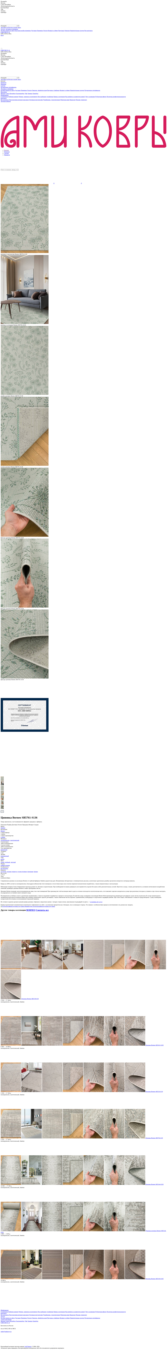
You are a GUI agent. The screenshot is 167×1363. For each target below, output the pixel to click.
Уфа (26, 93)
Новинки (3, 84)
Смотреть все (42, 910)
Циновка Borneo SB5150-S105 (155, 1278)
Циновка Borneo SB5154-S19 (154, 1091)
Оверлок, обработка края (39, 90)
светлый (13, 862)
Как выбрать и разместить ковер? (75, 96)
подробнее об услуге (96, 902)
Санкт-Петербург (11, 93)
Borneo (3, 831)
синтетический (14, 840)
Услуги (3, 1316)
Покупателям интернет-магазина (19, 100)
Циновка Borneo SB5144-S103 (155, 1184)
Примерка (40, 30)
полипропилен (5, 840)
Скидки (3, 85)
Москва (3, 93)
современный (5, 856)
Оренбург (35, 93)
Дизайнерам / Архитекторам (51, 100)
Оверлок (67, 30)
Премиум (3, 82)
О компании (4, 96)
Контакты (4, 98)
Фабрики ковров (13, 96)
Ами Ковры (27, 1346)
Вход (2, 35)
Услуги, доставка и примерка (9, 29)
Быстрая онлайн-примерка (23, 30)
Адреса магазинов (6, 1319)
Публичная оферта (100, 96)
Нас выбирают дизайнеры (45, 96)
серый (2, 862)
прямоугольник (5, 865)
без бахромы (4, 868)
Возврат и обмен (53, 30)
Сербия (3, 837)
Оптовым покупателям (36, 100)
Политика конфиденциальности (116, 96)
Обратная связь (64, 100)
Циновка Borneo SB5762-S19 (154, 1138)
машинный (4, 849)
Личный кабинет (6, 101)
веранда (14, 871)
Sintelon (3, 828)
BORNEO (30, 910)
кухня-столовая (22, 871)
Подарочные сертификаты (8, 87)
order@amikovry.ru (6, 1331)
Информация (4, 95)
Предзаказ (61, 30)
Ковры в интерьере (59, 96)
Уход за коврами (90, 96)
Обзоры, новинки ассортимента (28, 96)
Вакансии (72, 100)
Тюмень (30, 93)
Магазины (4, 92)
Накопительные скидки (77, 30)
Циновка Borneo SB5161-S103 (155, 1045)
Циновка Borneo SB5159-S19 (30, 999)
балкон (36, 871)
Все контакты (88, 30)
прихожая (30, 871)
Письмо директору (81, 100)
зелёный (7, 862)
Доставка (34, 30)
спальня (9, 871)
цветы (2, 859)
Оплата (45, 30)
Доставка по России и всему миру (11, 27)
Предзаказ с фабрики (53, 90)
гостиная (3, 871)
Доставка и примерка (7, 89)
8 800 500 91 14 (5, 32)
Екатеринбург (20, 93)
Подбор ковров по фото (8, 30)
